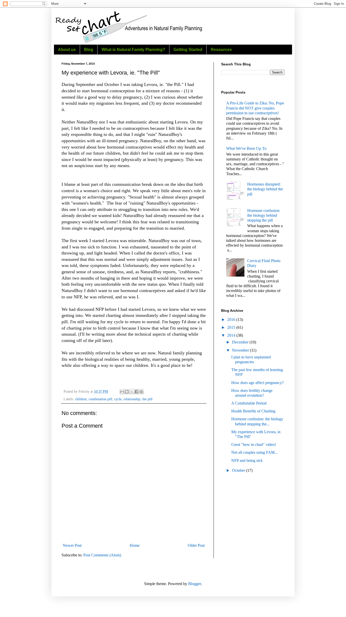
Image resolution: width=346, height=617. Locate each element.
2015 (231, 327)
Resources (221, 49)
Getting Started (188, 49)
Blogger (194, 584)
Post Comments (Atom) (102, 555)
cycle (118, 399)
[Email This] (122, 391)
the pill (147, 399)
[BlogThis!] (126, 391)
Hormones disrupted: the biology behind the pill (265, 189)
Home (135, 545)
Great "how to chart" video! (253, 444)
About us (67, 49)
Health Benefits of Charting (253, 411)
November (241, 350)
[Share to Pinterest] (141, 391)
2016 (231, 319)
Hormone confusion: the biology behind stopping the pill (263, 215)
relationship (132, 399)
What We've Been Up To (246, 148)
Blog (88, 49)
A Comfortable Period (248, 403)
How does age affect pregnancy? (257, 382)
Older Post (196, 545)
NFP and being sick (247, 460)
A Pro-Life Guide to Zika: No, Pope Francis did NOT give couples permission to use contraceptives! (255, 108)
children (81, 399)
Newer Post (72, 545)
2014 (231, 335)
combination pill (100, 399)
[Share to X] (131, 391)
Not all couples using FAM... (254, 452)
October (239, 470)
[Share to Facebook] (136, 391)
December (240, 342)
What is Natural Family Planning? (133, 49)
